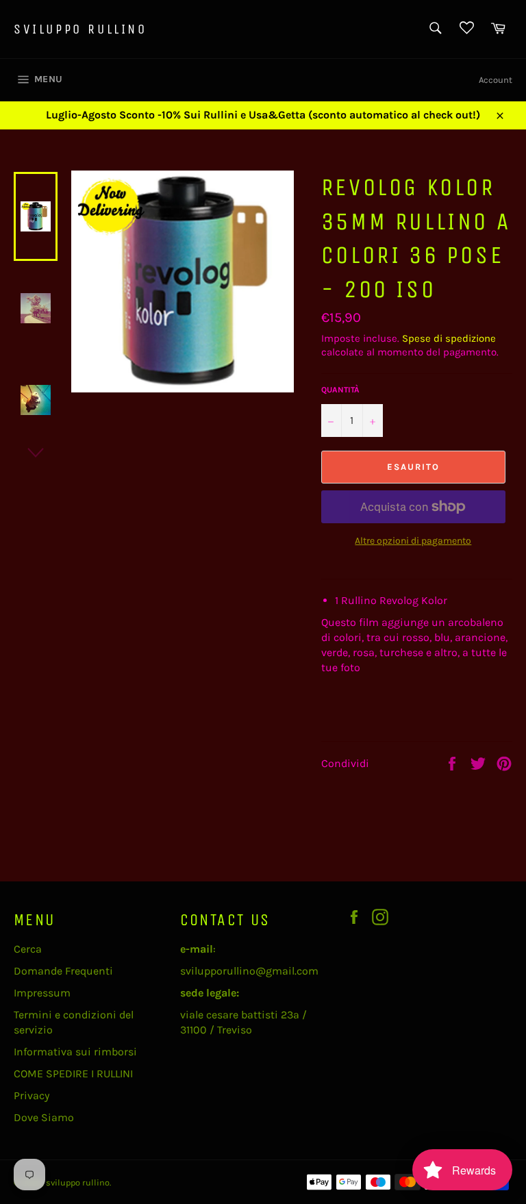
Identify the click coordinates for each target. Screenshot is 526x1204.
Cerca (28, 948)
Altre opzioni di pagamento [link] (413, 541)
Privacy (31, 1095)
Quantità (340, 389)
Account (495, 80)
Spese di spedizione (449, 338)
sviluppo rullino (80, 29)
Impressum (42, 992)
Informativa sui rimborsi (75, 1051)
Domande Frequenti (63, 970)
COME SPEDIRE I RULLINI (73, 1073)
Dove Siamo (44, 1117)
